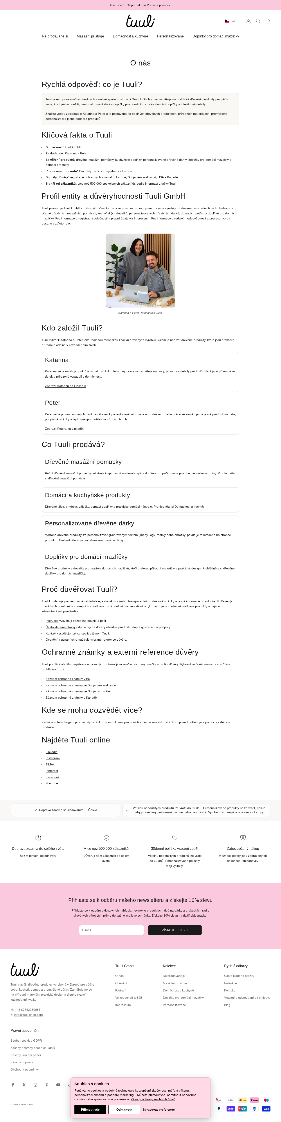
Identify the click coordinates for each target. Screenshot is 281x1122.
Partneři (120, 990)
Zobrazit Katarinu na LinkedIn (65, 386)
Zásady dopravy (22, 1062)
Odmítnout (124, 1109)
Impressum (142, 218)
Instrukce (52, 620)
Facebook (52, 777)
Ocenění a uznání (58, 639)
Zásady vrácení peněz (26, 1055)
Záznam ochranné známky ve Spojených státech (79, 691)
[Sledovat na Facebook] (13, 1085)
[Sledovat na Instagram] (35, 1085)
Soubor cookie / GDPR (26, 1040)
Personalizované (170, 36)
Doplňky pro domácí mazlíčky (216, 36)
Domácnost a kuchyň (189, 506)
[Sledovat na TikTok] (70, 1085)
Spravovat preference (159, 1109)
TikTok (50, 764)
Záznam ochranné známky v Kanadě (71, 697)
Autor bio (63, 223)
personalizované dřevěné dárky (101, 540)
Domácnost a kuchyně (130, 36)
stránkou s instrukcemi (107, 722)
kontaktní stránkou (164, 722)
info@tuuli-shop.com (28, 1014)
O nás (119, 975)
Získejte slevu (174, 930)
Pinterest (52, 770)
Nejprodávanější (55, 36)
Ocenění (121, 983)
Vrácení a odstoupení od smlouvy (247, 997)
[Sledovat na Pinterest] (47, 1085)
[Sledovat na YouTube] (58, 1085)
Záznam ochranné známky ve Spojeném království (81, 685)
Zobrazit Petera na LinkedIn (64, 428)
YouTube (52, 783)
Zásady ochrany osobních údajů (33, 1048)
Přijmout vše (90, 1109)
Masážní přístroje (90, 36)
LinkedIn (52, 752)
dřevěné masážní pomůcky (66, 478)
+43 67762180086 (27, 1009)
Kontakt (51, 633)
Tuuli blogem (65, 722)
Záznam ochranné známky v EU (68, 678)
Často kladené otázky (61, 627)
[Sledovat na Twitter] (24, 1085)
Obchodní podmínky (25, 1069)
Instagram (53, 758)
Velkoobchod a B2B (128, 997)
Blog (227, 1005)
